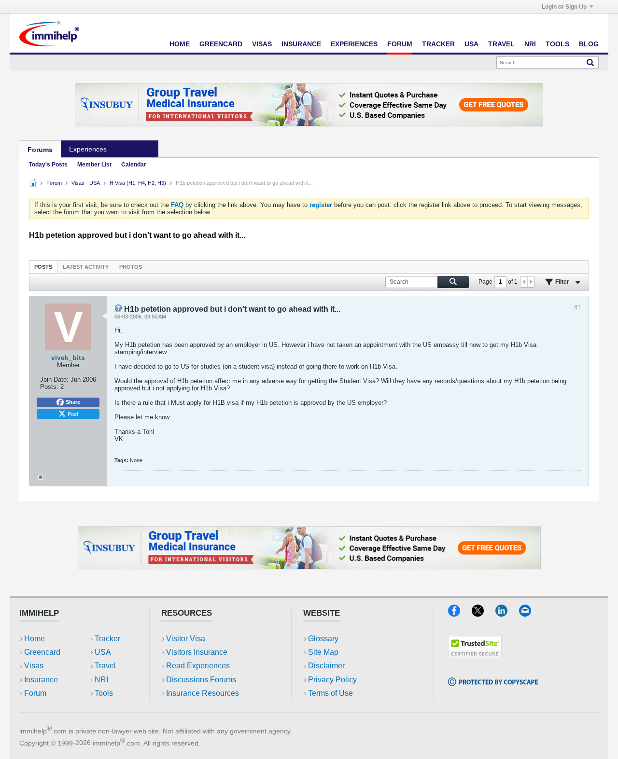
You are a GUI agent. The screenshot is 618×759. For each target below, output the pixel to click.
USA (471, 44)
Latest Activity (86, 267)
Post (73, 413)
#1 (577, 307)
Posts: (49, 386)
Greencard (220, 44)
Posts (43, 267)
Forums (40, 149)
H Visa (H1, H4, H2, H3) (138, 183)
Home (179, 44)
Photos (130, 267)
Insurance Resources (202, 693)
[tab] (43, 266)
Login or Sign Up (564, 6)
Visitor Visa (185, 639)
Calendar (133, 164)
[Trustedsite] (475, 655)
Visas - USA (85, 183)
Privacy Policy (332, 680)
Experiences (354, 44)
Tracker (438, 44)
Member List (94, 164)
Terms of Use (330, 693)
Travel (501, 44)
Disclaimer (326, 666)
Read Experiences (198, 666)
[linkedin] (507, 613)
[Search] (590, 62)
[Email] (529, 613)
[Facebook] (460, 613)
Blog (589, 44)
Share (73, 402)
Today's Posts (48, 164)
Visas (262, 44)
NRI (530, 44)
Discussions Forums (201, 680)
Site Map (323, 652)
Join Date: (54, 379)
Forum (399, 44)
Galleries (136, 149)
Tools (557, 44)
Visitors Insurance (196, 652)
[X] (483, 613)
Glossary (323, 639)
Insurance (301, 44)
